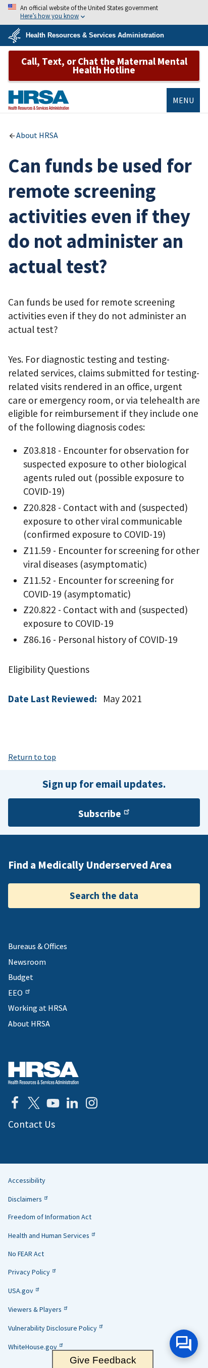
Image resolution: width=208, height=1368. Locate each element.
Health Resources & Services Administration (95, 35)
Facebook (14, 1102)
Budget (20, 977)
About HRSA (37, 135)
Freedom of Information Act (49, 1216)
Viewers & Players (35, 1309)
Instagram (91, 1102)
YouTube (53, 1102)
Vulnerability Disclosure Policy (52, 1328)
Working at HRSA (37, 1008)
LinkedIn (72, 1102)
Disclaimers (25, 1199)
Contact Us (31, 1124)
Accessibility (26, 1180)
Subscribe (99, 813)
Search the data (104, 895)
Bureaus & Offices (37, 946)
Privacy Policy (29, 1271)
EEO (15, 993)
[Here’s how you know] (104, 12)
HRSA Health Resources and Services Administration (43, 1072)
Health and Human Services (48, 1235)
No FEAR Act (26, 1253)
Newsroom (27, 962)
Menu (183, 100)
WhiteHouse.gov (32, 1346)
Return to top (32, 757)
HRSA (38, 100)
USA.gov (20, 1290)
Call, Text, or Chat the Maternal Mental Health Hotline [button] (104, 65)
